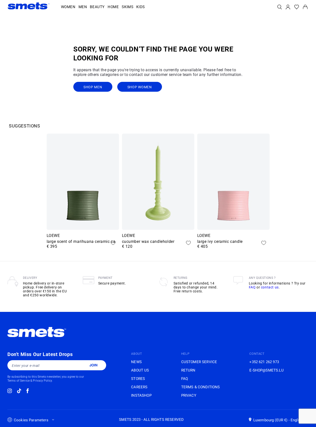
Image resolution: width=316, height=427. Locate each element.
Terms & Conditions (200, 387)
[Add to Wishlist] (113, 243)
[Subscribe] (93, 365)
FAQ (252, 287)
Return (188, 370)
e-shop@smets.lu (266, 370)
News (136, 362)
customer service (199, 362)
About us (140, 370)
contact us (270, 287)
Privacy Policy (42, 380)
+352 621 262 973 (264, 362)
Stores (138, 378)
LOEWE (53, 235)
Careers (139, 387)
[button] (68, 7)
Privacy (188, 395)
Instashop (141, 395)
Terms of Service (18, 380)
